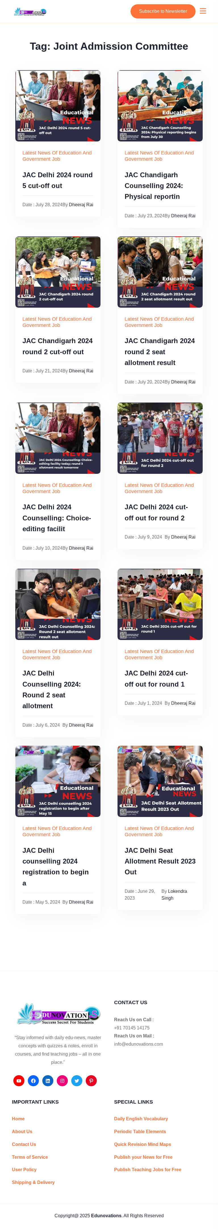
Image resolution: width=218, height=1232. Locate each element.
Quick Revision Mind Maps (142, 1144)
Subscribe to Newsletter (163, 11)
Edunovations (106, 1215)
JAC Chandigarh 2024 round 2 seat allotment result (160, 351)
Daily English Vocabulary (141, 1118)
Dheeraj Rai (81, 204)
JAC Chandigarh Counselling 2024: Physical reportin (154, 186)
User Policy (24, 1169)
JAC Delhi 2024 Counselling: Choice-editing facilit (56, 518)
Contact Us (24, 1144)
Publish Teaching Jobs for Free (147, 1169)
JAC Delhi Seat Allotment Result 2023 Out (160, 861)
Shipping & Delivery (33, 1182)
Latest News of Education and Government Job (57, 156)
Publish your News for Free (143, 1157)
